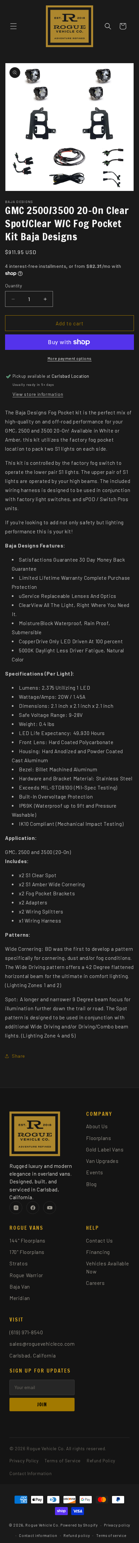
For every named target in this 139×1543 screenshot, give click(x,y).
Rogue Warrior (26, 1275)
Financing (98, 1252)
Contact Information (30, 1473)
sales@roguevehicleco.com (42, 1344)
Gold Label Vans (104, 1149)
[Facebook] (32, 1207)
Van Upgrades (102, 1161)
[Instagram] (15, 1207)
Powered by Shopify (79, 1525)
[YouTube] (49, 1207)
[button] (13, 26)
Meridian (19, 1298)
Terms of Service (63, 1460)
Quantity (13, 285)
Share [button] (18, 1056)
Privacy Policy (23, 1460)
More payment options (70, 358)
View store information (37, 394)
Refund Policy (101, 1460)
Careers (95, 1283)
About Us (97, 1126)
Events (94, 1172)
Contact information (38, 1535)
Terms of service (111, 1535)
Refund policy (76, 1535)
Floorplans (98, 1138)
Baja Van (19, 1287)
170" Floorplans (27, 1252)
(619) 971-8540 (26, 1332)
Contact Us (99, 1240)
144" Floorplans (27, 1240)
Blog (91, 1184)
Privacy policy (117, 1525)
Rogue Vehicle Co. (42, 1525)
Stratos (18, 1263)
